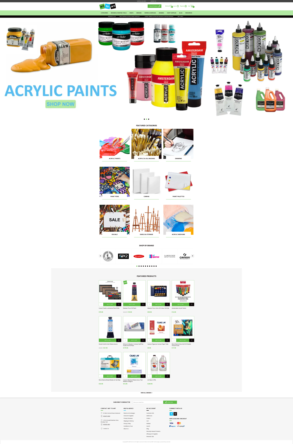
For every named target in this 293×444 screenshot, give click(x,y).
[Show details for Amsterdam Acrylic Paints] (183, 291)
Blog (147, 428)
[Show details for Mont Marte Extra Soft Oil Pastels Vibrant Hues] (183, 327)
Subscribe (170, 402)
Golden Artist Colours (185, 256)
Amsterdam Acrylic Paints (179, 308)
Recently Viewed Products (153, 431)
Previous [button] (100, 255)
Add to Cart (110, 304)
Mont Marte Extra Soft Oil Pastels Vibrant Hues (181, 344)
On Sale (115, 234)
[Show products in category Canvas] (146, 182)
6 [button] (147, 266)
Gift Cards (180, 16)
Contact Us (153, 1)
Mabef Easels (123, 256)
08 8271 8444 (106, 416)
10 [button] (156, 266)
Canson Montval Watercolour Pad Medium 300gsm (132, 380)
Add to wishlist (118, 304)
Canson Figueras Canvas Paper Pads (157, 344)
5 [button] (145, 266)
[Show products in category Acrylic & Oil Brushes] (146, 144)
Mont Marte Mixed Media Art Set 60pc (109, 380)
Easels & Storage (146, 234)
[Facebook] (171, 414)
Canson (170, 256)
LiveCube (168, 441)
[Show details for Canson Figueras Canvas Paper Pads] (159, 327)
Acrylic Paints (114, 158)
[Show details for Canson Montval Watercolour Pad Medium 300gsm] (134, 363)
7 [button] (149, 266)
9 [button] (154, 266)
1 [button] (144, 119)
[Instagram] (175, 414)
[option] (146, 69)
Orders (148, 418)
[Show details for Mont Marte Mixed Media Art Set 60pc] (110, 363)
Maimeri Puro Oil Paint (129, 308)
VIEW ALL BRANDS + (146, 393)
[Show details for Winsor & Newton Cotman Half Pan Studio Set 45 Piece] (134, 327)
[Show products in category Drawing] (178, 144)
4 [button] (143, 266)
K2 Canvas (108, 256)
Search (148, 426)
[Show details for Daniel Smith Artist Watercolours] (110, 327)
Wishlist (148, 423)
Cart (147, 421)
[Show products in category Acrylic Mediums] (178, 220)
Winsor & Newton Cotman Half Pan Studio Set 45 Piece (133, 344)
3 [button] (148, 119)
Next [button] (192, 255)
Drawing (178, 158)
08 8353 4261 (106, 424)
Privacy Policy (127, 423)
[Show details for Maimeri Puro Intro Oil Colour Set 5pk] (159, 291)
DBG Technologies (155, 441)
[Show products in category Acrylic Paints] (115, 144)
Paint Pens (114, 196)
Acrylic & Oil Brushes (146, 158)
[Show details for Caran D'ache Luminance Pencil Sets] (110, 291)
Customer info (150, 413)
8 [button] (151, 266)
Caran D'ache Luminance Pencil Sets (109, 308)
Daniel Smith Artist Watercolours (108, 344)
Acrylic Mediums (178, 234)
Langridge (154, 256)
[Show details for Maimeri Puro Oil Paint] (134, 291)
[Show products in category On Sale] (115, 220)
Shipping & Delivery (141, 1)
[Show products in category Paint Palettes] (178, 182)
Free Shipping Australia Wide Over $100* (129, 16)
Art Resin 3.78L (151, 380)
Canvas (146, 196)
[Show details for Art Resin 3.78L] (159, 363)
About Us (126, 428)
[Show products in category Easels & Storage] (146, 220)
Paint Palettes (178, 196)
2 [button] (146, 119)
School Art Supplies (129, 415)
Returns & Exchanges (129, 413)
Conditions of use (128, 426)
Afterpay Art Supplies (152, 434)
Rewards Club (112, 16)
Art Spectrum (139, 256)
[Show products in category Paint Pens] (115, 182)
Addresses (149, 415)
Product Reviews (128, 418)
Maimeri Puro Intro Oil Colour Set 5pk (158, 308)
